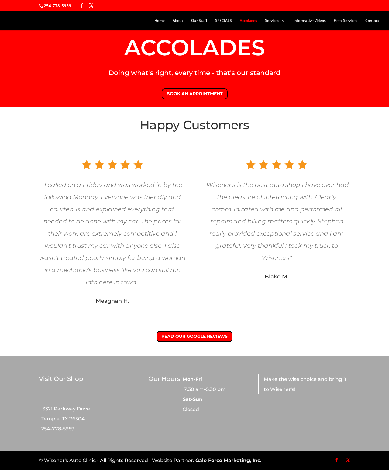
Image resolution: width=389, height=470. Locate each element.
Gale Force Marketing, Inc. (228, 460)
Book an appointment (195, 93)
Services (272, 21)
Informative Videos (309, 21)
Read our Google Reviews (194, 336)
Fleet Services (345, 21)
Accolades (248, 21)
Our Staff (199, 21)
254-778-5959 (57, 6)
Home (159, 21)
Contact (372, 21)
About (178, 21)
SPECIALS (223, 21)
